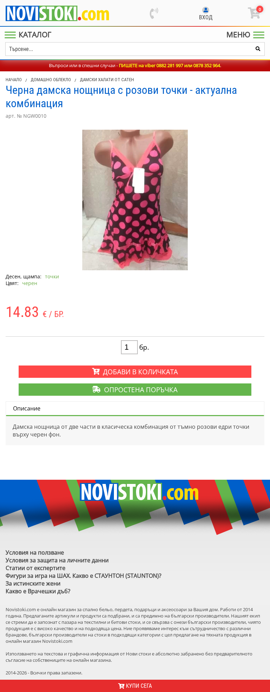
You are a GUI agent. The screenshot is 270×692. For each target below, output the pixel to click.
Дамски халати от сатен (107, 79)
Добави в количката (138, 371)
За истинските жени (33, 583)
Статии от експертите (35, 568)
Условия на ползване (35, 552)
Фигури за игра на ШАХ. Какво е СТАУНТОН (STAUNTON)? (83, 576)
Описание (26, 408)
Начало (14, 79)
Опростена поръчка (139, 389)
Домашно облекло (51, 79)
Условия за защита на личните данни (57, 560)
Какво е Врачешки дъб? (38, 591)
